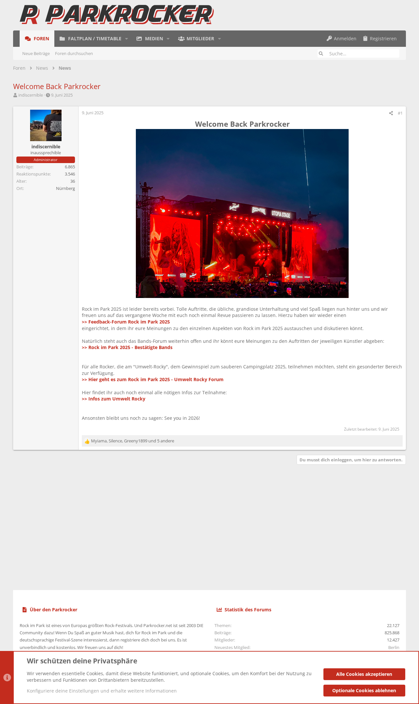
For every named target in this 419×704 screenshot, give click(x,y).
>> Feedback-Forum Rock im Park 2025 (126, 322)
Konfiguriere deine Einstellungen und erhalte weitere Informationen (102, 691)
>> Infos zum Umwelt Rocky (113, 399)
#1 (400, 113)
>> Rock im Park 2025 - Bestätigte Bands (127, 347)
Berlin (393, 647)
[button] (126, 38)
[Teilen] (391, 113)
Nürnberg (65, 188)
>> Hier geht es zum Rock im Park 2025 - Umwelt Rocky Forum (153, 379)
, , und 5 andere (132, 441)
